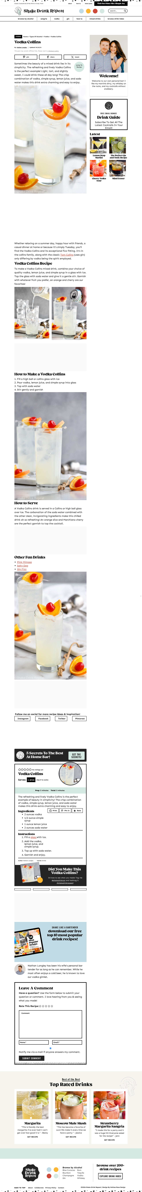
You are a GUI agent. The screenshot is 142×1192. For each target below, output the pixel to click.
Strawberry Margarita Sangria (109, 1125)
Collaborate (39, 1188)
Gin (64, 1178)
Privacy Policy (50, 1188)
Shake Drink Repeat (39, 11)
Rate (78, 811)
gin (68, 19)
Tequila (80, 1173)
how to (79, 19)
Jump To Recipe (79, 66)
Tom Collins (66, 254)
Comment (25, 1013)
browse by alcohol (25, 19)
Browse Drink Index (116, 19)
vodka (56, 19)
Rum (79, 1170)
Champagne (68, 1175)
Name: (23, 1042)
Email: (56, 1042)
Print (54, 811)
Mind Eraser (118, 179)
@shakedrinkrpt (58, 880)
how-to (78, 3)
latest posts (88, 3)
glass (34, 837)
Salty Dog (22, 565)
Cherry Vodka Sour (99, 180)
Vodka (46, 37)
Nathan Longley (22, 47)
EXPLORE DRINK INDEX (110, 1176)
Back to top (19, 1188)
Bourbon (67, 1173)
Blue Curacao (69, 1170)
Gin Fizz (22, 569)
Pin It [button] (66, 811)
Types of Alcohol (36, 37)
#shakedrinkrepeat (65, 883)
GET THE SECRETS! (76, 756)
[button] (19, 769)
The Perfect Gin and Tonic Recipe (118, 157)
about (70, 3)
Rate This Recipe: (29, 1006)
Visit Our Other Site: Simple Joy (111, 3)
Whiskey (81, 1178)
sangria (44, 19)
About (30, 1188)
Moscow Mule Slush (71, 1123)
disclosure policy (53, 51)
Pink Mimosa (24, 562)
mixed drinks (95, 19)
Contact (61, 1188)
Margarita (33, 1123)
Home (25, 37)
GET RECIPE (32, 1137)
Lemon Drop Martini (99, 157)
